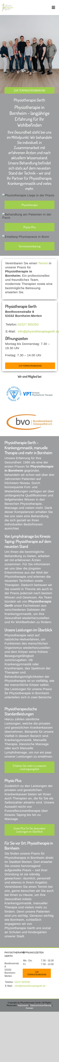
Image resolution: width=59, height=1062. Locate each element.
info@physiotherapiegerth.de (30, 986)
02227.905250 (28, 324)
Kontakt (29, 1008)
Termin (43, 263)
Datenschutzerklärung (40, 1005)
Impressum (23, 1005)
